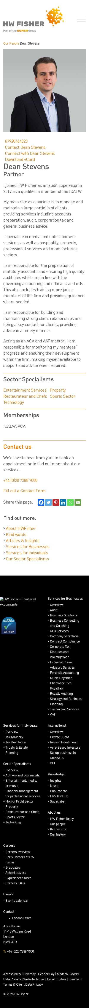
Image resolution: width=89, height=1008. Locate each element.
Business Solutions (63, 615)
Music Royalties (61, 678)
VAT (53, 714)
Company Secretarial (64, 636)
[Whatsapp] (70, 502)
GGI (52, 763)
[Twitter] (48, 502)
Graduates (12, 867)
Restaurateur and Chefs (25, 397)
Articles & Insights (23, 541)
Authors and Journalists (22, 775)
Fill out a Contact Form (24, 491)
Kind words (16, 535)
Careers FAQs (15, 883)
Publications (58, 791)
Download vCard (20, 160)
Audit (53, 610)
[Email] (78, 502)
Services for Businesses (27, 547)
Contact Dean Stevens (25, 148)
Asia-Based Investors (65, 747)
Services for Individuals (27, 553)
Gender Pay (46, 974)
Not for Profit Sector (19, 801)
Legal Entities (56, 979)
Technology (13, 403)
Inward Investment (63, 742)
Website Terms (33, 979)
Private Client (59, 737)
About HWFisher (21, 529)
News (54, 786)
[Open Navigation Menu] (80, 19)
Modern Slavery (68, 974)
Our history (58, 834)
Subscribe (57, 801)
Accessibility (12, 974)
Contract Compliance (65, 641)
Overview (56, 605)
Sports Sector (62, 397)
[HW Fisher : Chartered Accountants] (22, 19)
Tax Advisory (14, 737)
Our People (11, 43)
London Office (21, 918)
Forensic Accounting (64, 673)
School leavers (15, 873)
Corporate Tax (60, 647)
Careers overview (17, 852)
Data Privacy (12, 979)
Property (58, 390)
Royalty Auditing (61, 694)
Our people (57, 824)
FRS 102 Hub (59, 796)
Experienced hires (18, 878)
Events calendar (16, 901)
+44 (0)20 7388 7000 (20, 481)
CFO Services (59, 631)
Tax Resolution (15, 742)
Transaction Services (64, 709)
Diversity (29, 974)
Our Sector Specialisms (27, 559)
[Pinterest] (55, 502)
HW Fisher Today (62, 819)
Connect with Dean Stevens (30, 154)
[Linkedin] (63, 502)
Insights (55, 781)
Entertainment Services (24, 390)
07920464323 (16, 142)
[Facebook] (41, 502)
